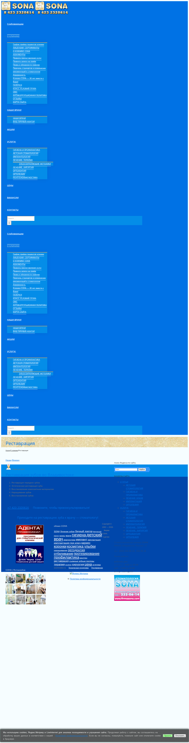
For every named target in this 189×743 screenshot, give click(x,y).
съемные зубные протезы (81, 561)
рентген (83, 558)
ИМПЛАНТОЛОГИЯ (135, 524)
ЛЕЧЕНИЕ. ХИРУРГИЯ (137, 530)
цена (88, 564)
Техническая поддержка (79, 568)
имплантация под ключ (67, 543)
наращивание (60, 550)
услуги (68, 564)
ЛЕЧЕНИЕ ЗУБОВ (134, 498)
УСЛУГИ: (124, 508)
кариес (86, 542)
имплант (81, 539)
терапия (59, 564)
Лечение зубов (67, 531)
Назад (9, 460)
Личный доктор (83, 531)
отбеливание (63, 554)
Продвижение (97, 568)
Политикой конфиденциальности (71, 735)
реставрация (61, 561)
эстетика (96, 564)
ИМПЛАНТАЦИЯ (134, 501)
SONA (57, 531)
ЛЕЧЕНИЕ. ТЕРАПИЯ (136, 527)
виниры (62, 536)
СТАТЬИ (124, 482)
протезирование (87, 554)
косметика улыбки (81, 546)
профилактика (66, 557)
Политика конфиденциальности (85, 579)
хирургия (78, 564)
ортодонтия (76, 550)
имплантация (94, 540)
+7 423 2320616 (18, 507)
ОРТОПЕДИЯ (132, 504)
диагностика (69, 540)
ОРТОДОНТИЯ (133, 534)
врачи (68, 535)
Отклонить (180, 736)
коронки (60, 546)
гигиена (79, 535)
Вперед (15, 460)
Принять (167, 736)
